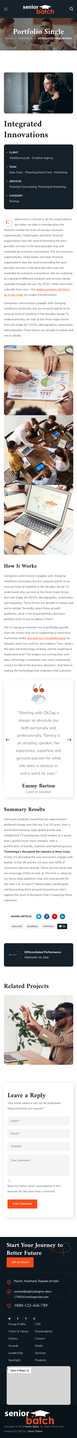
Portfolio (25, 38)
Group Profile (17, 1324)
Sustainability (43, 1331)
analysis (17, 926)
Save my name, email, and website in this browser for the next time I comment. (34, 1188)
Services (40, 1353)
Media (39, 1346)
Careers (40, 1339)
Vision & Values (18, 1331)
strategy (48, 926)
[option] (39, 739)
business (32, 926)
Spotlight (14, 1360)
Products (40, 1360)
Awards (13, 1346)
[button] (71, 9)
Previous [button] (8, 739)
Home (9, 38)
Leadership (15, 1353)
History (13, 1339)
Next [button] (69, 739)
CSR (38, 1324)
